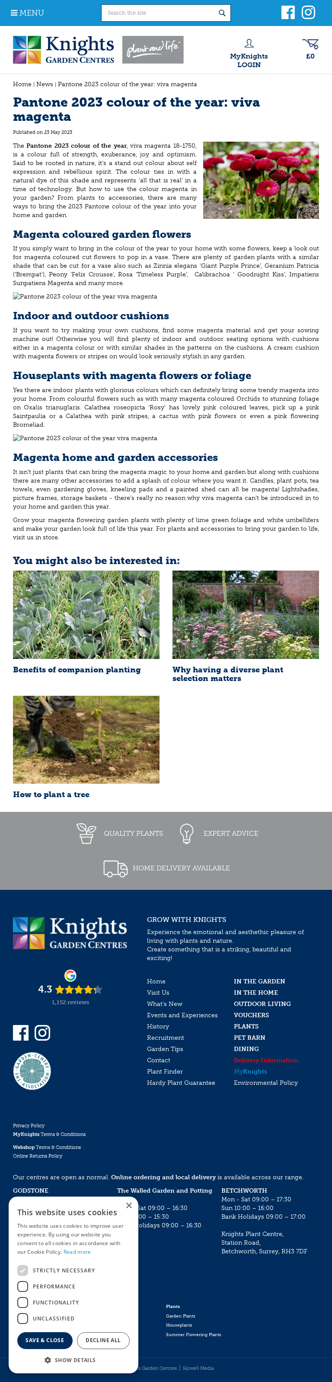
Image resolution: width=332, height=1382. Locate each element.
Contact (158, 1060)
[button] (73, 1360)
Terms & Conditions (49, 1134)
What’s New (164, 1004)
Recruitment (165, 1037)
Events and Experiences (182, 1015)
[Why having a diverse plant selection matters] (245, 615)
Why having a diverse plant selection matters (227, 674)
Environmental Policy (266, 1083)
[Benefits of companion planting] (86, 615)
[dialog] (73, 1285)
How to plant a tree (51, 794)
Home (156, 981)
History (158, 1026)
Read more (77, 1251)
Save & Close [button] (45, 1340)
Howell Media (198, 1368)
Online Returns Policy (37, 1156)
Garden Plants (180, 1316)
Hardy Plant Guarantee (181, 1083)
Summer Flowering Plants (193, 1334)
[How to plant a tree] (86, 740)
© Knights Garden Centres (147, 1368)
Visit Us (158, 992)
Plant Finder (165, 1071)
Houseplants (179, 1325)
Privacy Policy (29, 1126)
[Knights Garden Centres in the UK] (99, 50)
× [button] (128, 1206)
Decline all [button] (103, 1340)
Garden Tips (165, 1049)
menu (31, 13)
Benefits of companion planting (77, 670)
